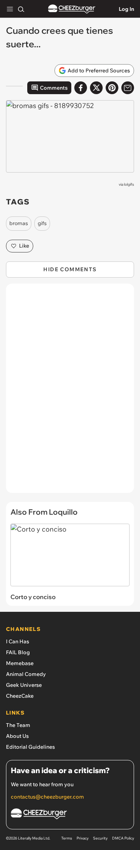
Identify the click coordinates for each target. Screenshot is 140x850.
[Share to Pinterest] (112, 87)
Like (24, 245)
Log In (126, 9)
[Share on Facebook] (80, 87)
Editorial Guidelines (30, 746)
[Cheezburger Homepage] (71, 9)
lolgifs (129, 184)
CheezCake (20, 695)
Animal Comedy (26, 674)
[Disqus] (70, 392)
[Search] (21, 9)
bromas (18, 223)
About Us (17, 736)
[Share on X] (96, 87)
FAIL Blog (18, 652)
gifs (42, 223)
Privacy (82, 838)
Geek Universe (24, 685)
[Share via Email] (127, 87)
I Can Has (17, 641)
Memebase (20, 663)
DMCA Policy (123, 838)
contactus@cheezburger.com (47, 796)
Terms (66, 838)
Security (100, 838)
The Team (18, 725)
